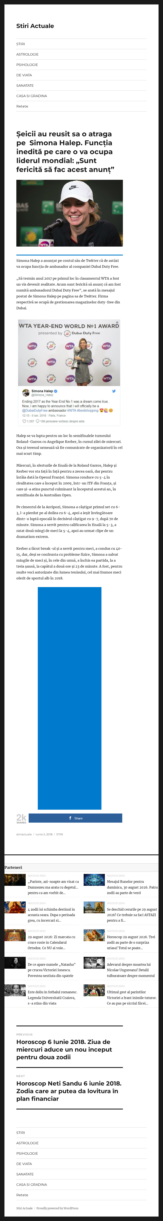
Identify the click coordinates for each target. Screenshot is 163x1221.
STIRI (20, 44)
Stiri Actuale (35, 25)
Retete (22, 106)
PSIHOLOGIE (27, 65)
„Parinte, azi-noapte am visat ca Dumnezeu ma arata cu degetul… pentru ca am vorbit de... (53, 887)
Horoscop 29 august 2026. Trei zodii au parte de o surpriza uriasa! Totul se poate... (131, 942)
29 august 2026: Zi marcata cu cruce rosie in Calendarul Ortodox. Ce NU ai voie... (51, 942)
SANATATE (25, 86)
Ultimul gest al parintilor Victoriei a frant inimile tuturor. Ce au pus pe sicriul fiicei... (132, 997)
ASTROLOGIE (27, 54)
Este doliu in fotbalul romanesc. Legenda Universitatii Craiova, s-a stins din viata (52, 997)
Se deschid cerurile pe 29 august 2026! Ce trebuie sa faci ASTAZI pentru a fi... (132, 915)
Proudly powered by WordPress (58, 1208)
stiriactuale (24, 834)
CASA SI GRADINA (31, 96)
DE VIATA (24, 75)
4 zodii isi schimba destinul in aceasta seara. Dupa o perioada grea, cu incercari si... (51, 915)
